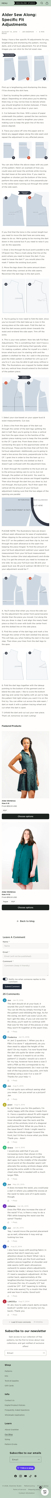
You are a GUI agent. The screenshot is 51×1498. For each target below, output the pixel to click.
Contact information (27, 1493)
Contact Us (9, 1400)
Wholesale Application (15, 1415)
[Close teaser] (40, 1487)
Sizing (7, 1439)
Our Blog (9, 1434)
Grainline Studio (15, 1486)
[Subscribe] (43, 1353)
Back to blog (27, 921)
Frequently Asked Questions (17, 1410)
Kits (6, 1376)
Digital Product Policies (15, 1405)
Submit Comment (12, 987)
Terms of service (19, 1489)
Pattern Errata (11, 1444)
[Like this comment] (8, 1031)
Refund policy (29, 1486)
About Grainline (12, 1429)
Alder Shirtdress (9, 801)
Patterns (8, 1371)
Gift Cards (9, 1385)
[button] (4, 3)
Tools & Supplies (12, 1381)
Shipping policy (34, 1489)
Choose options (25, 816)
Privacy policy (43, 1486)
